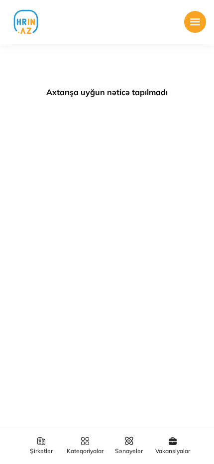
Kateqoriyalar (85, 451)
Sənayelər (129, 451)
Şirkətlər (41, 451)
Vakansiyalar (173, 451)
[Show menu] (195, 22)
